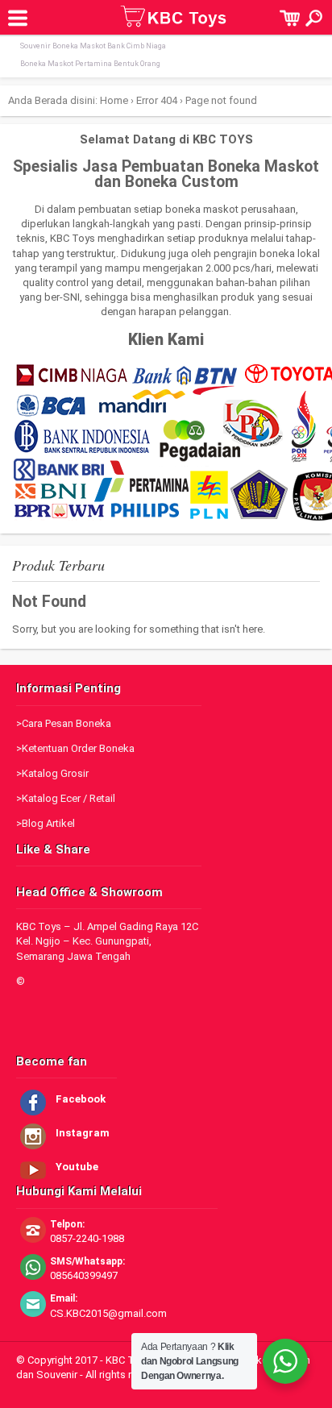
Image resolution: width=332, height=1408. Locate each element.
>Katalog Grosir (52, 773)
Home (114, 100)
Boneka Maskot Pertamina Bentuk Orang (90, 64)
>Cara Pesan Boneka (63, 723)
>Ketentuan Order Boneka (75, 748)
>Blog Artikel (45, 823)
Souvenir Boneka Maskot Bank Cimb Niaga (93, 46)
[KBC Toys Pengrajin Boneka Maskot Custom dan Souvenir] (174, 23)
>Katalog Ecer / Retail (65, 798)
